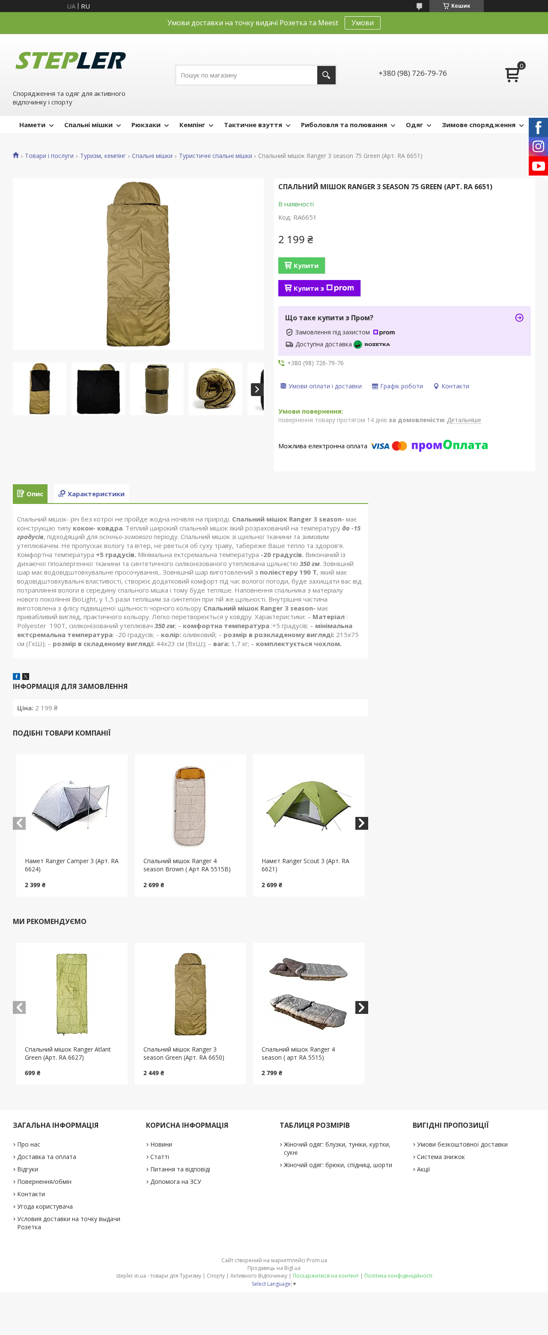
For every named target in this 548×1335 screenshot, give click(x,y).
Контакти (31, 1194)
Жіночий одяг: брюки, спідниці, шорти (338, 1165)
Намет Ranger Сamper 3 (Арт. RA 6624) (72, 865)
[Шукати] (326, 75)
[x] (25, 677)
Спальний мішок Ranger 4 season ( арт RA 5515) (298, 1053)
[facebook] (16, 677)
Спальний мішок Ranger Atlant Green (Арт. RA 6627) (68, 1053)
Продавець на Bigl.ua (274, 1268)
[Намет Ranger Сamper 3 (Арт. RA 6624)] (72, 806)
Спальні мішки (88, 124)
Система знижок (441, 1157)
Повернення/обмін (44, 1181)
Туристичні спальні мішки (215, 156)
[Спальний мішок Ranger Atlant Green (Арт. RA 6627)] (72, 994)
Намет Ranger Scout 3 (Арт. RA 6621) (305, 865)
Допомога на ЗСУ (175, 1181)
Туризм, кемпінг (103, 156)
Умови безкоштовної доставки (462, 1144)
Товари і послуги (49, 156)
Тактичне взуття (253, 124)
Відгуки (27, 1169)
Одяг (414, 124)
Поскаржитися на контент (326, 1275)
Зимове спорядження (478, 124)
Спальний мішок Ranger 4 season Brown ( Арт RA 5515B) (187, 865)
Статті (159, 1157)
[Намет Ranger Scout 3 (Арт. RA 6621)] (308, 806)
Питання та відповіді (180, 1169)
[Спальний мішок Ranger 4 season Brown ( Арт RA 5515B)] (190, 806)
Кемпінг (192, 124)
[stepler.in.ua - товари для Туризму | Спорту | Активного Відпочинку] (70, 60)
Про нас (28, 1144)
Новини (161, 1144)
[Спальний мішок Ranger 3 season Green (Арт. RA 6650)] (190, 994)
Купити (306, 265)
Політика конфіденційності (398, 1275)
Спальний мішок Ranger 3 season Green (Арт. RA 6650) (183, 1053)
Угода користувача (45, 1206)
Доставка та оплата (46, 1157)
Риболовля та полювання (344, 124)
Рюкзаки (146, 124)
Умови (362, 22)
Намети (32, 124)
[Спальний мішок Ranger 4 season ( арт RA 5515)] (308, 994)
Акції (423, 1169)
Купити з (309, 288)
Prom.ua (317, 1260)
